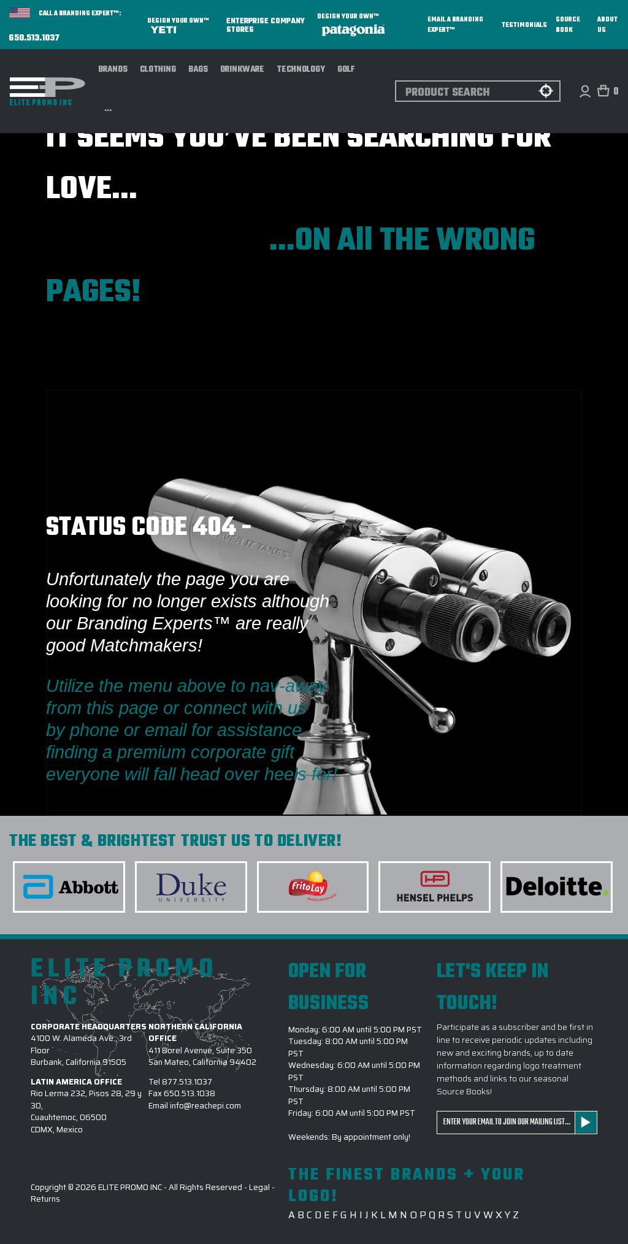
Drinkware (242, 69)
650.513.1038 (189, 1093)
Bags (198, 69)
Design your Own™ (178, 21)
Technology (301, 69)
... (108, 109)
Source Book (568, 25)
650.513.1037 (34, 38)
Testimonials (524, 25)
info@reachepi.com (205, 1105)
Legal (259, 1187)
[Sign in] (585, 91)
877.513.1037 (187, 1081)
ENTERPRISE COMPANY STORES (265, 24)
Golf (346, 69)
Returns (45, 1198)
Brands (113, 69)
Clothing (158, 69)
